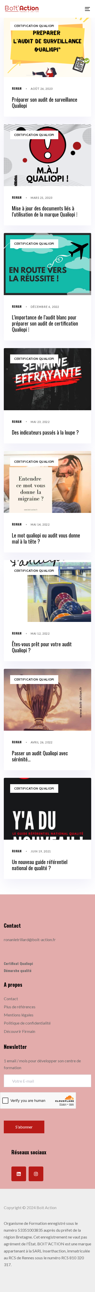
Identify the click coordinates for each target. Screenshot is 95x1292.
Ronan (17, 88)
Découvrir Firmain (19, 1031)
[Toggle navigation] (76, 9)
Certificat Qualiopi (18, 963)
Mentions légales (18, 1014)
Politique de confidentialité (27, 1022)
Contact (11, 998)
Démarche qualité (17, 970)
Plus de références (19, 1006)
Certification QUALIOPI (34, 25)
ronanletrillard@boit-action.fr (30, 939)
